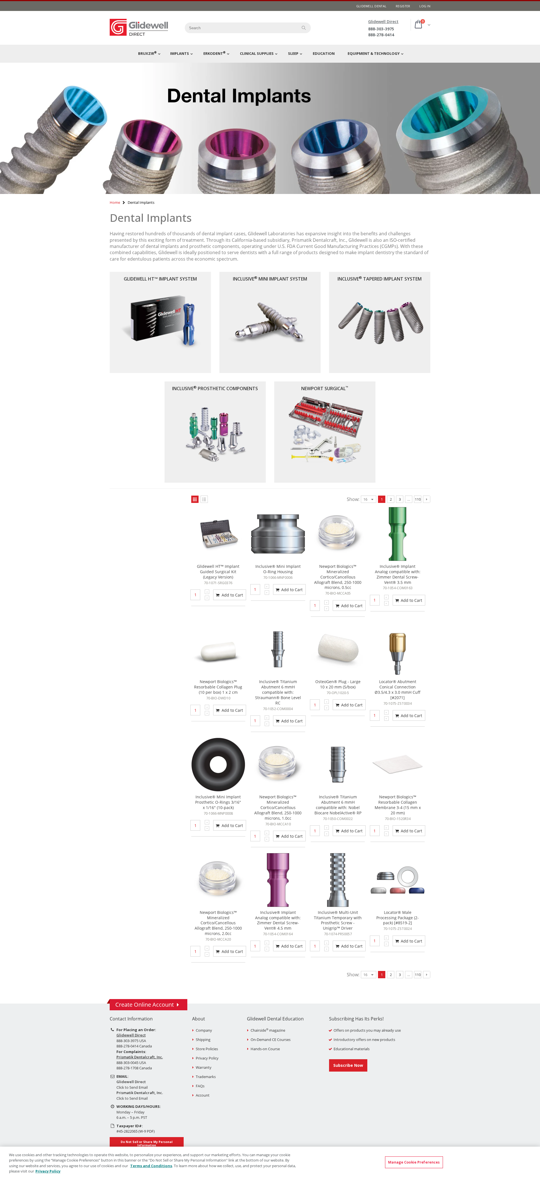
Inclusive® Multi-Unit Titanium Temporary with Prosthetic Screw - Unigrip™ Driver (338, 920)
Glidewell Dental (371, 6)
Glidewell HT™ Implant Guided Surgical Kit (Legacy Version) (218, 572)
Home (115, 202)
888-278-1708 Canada (134, 1067)
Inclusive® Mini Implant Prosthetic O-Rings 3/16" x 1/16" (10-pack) (218, 802)
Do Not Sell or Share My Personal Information (146, 1143)
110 (418, 499)
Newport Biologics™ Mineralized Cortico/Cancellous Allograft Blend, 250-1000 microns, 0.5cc (337, 577)
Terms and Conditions (151, 1165)
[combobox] (239, 27)
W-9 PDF (147, 1131)
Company (204, 1030)
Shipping (203, 1039)
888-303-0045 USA (131, 1062)
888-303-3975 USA (131, 1040)
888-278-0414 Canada (134, 1046)
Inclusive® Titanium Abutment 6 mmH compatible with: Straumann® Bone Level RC (278, 692)
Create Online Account (144, 1004)
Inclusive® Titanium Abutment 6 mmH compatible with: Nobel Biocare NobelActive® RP (337, 804)
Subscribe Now (348, 1065)
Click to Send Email (132, 1087)
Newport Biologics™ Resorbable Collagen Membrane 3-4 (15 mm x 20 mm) (398, 804)
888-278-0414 (381, 34)
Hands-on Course (265, 1048)
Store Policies (207, 1048)
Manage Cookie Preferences (414, 1162)
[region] (270, 1162)
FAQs (200, 1085)
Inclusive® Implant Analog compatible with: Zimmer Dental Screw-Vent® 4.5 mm (278, 920)
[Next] (426, 499)
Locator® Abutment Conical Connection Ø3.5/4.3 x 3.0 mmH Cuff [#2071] (397, 689)
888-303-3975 (381, 28)
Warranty (204, 1067)
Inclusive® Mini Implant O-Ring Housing (278, 569)
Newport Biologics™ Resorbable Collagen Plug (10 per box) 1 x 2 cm (218, 687)
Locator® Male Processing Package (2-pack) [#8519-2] (397, 918)
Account (203, 1095)
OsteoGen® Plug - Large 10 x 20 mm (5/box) (338, 684)
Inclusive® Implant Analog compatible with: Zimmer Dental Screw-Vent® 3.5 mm (397, 574)
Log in (424, 6)
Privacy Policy (207, 1058)
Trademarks (206, 1076)
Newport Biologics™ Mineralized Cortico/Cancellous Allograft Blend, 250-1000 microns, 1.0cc (278, 807)
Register (403, 6)
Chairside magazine (268, 1030)
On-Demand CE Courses (271, 1039)
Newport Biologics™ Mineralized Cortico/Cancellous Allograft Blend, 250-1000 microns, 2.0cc (218, 923)
